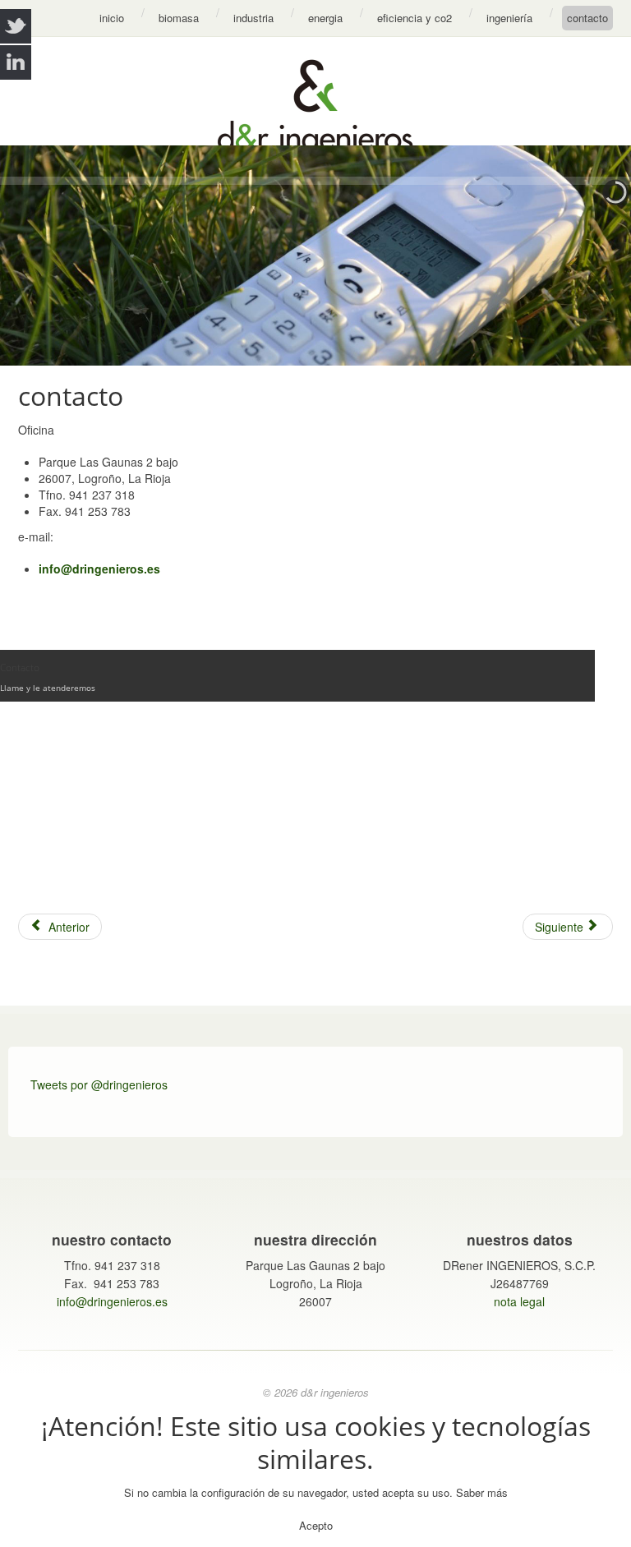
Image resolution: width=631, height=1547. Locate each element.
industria (253, 17)
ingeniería (509, 17)
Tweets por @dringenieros (99, 1084)
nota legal (519, 1301)
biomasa (179, 17)
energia (325, 17)
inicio (111, 17)
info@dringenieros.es (99, 568)
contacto (587, 17)
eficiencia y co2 (414, 17)
